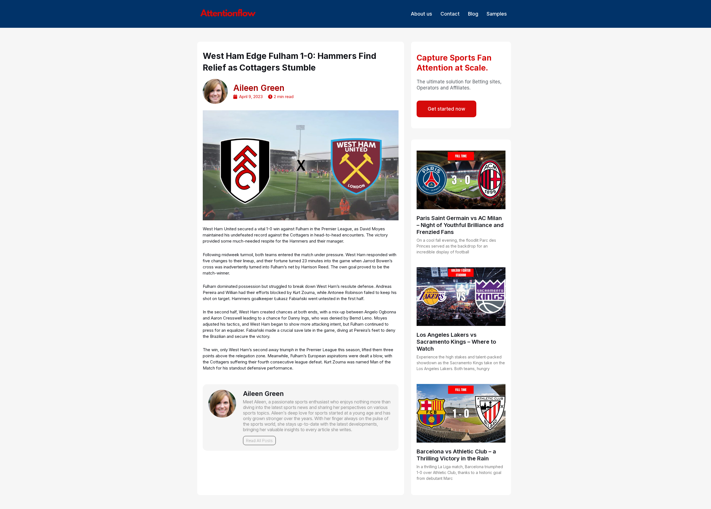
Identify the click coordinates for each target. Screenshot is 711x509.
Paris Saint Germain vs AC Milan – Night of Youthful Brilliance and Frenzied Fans (460, 225)
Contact (450, 14)
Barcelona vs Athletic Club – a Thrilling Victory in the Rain (456, 455)
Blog (473, 14)
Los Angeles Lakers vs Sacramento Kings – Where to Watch (456, 341)
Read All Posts (259, 440)
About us (421, 14)
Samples (497, 14)
